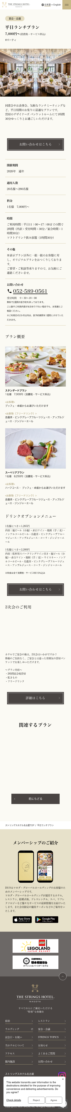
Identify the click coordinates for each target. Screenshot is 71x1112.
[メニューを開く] (66, 4)
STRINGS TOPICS (48, 1037)
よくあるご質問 (46, 1053)
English (57, 5)
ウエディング (12, 1029)
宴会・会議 (44, 1029)
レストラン (44, 1021)
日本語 (47, 5)
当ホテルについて (14, 1045)
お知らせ (43, 1045)
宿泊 (7, 1021)
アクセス (10, 1053)
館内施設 (10, 1061)
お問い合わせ (45, 1061)
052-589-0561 (30, 291)
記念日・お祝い (13, 1037)
